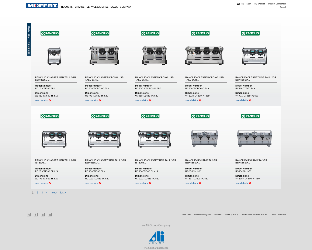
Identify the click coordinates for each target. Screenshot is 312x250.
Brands (79, 7)
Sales (114, 7)
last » (63, 192)
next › (54, 192)
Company (126, 7)
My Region (246, 4)
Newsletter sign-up (202, 214)
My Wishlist (259, 4)
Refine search (29, 39)
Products (66, 7)
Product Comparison (277, 4)
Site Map (218, 214)
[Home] (42, 5)
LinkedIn (50, 214)
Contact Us (186, 214)
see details (41, 100)
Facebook (36, 214)
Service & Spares (97, 7)
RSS (29, 214)
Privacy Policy (231, 214)
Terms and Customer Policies (254, 214)
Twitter (43, 214)
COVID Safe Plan (278, 214)
